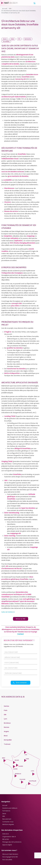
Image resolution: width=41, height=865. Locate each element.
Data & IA (5, 834)
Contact (20, 634)
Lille (5, 715)
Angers (6, 731)
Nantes (6, 706)
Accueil (4, 805)
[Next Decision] (9, 3)
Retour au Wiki (20, 619)
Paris (5, 710)
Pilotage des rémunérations (11, 842)
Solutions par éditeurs (9, 808)
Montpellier (8, 740)
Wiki (3, 816)
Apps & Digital (7, 845)
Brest (6, 736)
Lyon (5, 719)
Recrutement (6, 819)
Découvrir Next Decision (10, 854)
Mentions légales (8, 824)
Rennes (6, 727)
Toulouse (7, 744)
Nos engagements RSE (10, 857)
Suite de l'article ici (8, 612)
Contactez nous (7, 822)
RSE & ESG (5, 839)
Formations (6, 811)
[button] (38, 1)
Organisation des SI (9, 837)
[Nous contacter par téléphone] (34, 3)
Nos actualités (7, 860)
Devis (4, 814)
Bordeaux (7, 723)
